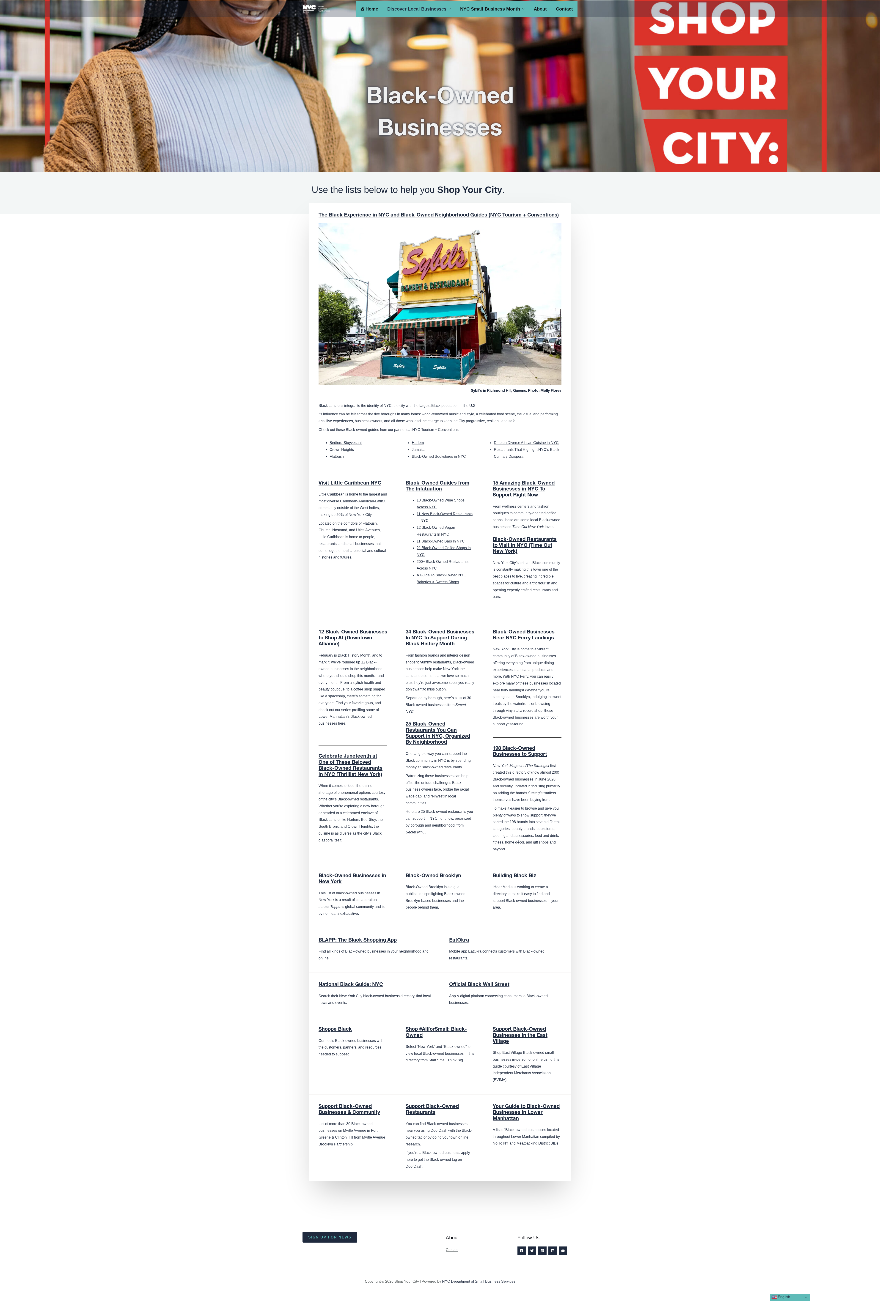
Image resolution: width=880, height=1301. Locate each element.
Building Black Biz (514, 876)
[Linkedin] (552, 1250)
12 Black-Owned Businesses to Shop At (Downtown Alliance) (353, 638)
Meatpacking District (533, 1143)
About (540, 8)
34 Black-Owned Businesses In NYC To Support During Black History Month (440, 638)
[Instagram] (542, 1250)
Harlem (418, 443)
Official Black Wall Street (479, 984)
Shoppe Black (335, 1029)
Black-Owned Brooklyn (433, 876)
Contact (564, 8)
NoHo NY (501, 1143)
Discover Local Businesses (416, 8)
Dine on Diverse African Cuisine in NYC (526, 443)
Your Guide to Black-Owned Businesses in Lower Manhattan (526, 1112)
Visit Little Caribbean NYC (350, 483)
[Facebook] (521, 1250)
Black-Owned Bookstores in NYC (439, 456)
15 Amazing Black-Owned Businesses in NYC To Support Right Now (524, 489)
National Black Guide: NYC (351, 984)
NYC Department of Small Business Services (478, 1281)
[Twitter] (532, 1250)
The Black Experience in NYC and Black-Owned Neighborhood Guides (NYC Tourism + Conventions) (439, 215)
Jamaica (419, 450)
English (783, 1297)
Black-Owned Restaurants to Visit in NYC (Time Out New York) (525, 545)
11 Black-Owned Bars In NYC (441, 541)
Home (372, 8)
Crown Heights (342, 450)
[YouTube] (563, 1250)
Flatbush (337, 456)
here (341, 723)
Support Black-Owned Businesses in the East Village (520, 1035)
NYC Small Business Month (490, 8)
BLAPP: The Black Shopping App (358, 940)
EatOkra (459, 940)
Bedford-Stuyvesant (346, 443)
